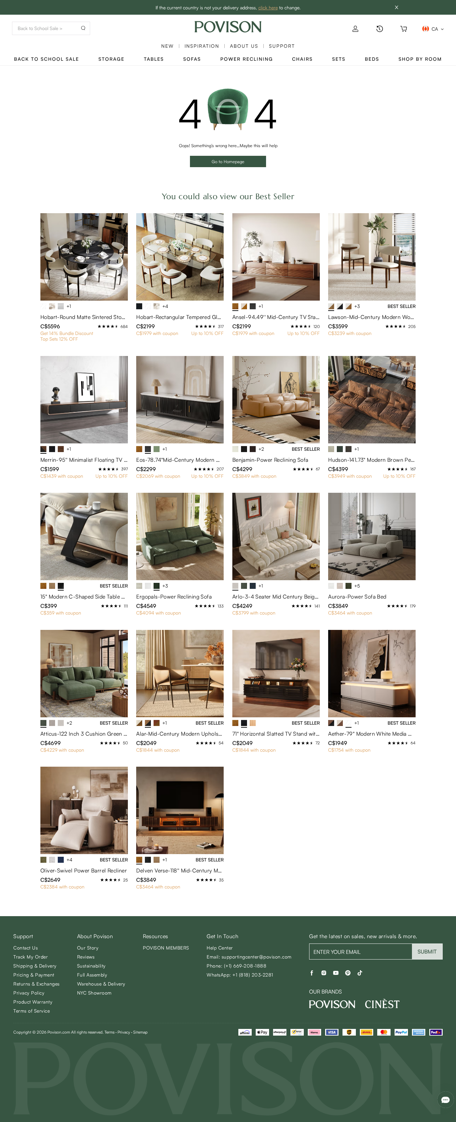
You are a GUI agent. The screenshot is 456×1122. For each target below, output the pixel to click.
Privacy (124, 1032)
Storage (111, 59)
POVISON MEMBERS (166, 948)
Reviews (86, 957)
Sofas (192, 59)
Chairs (302, 59)
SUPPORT (282, 46)
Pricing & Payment (33, 975)
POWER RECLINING (246, 59)
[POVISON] (332, 1004)
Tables (154, 59)
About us (244, 46)
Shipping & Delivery (35, 966)
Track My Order (30, 957)
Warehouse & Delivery (101, 984)
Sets (339, 59)
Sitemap (140, 1032)
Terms (109, 1032)
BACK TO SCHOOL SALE (46, 59)
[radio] (99, 326)
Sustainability (91, 966)
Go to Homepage (228, 161)
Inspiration (202, 46)
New (167, 46)
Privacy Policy (28, 993)
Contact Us (25, 948)
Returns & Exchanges (36, 984)
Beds (372, 59)
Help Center (220, 948)
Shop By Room (420, 59)
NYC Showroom (94, 993)
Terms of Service (31, 1011)
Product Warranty (32, 1002)
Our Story (88, 948)
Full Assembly (92, 975)
